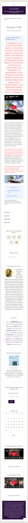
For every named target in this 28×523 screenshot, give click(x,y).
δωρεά (5, 204)
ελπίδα (8, 330)
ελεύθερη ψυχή (18, 328)
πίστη (21, 336)
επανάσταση (7, 332)
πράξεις (21, 338)
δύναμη (12, 326)
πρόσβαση (8, 342)
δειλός (10, 202)
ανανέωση (11, 324)
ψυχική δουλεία (17, 344)
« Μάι (13, 435)
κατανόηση (8, 336)
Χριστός (14, 322)
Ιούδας (7, 322)
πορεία (17, 338)
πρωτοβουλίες (20, 340)
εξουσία (20, 330)
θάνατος (17, 332)
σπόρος (12, 201)
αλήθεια (20, 322)
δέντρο (15, 201)
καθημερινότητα (20, 334)
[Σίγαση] (19, 458)
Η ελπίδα (14, 8)
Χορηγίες (13, 39)
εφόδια (11, 332)
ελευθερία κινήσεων (11, 328)
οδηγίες (18, 336)
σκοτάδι (21, 342)
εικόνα (15, 326)
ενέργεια (13, 330)
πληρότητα (8, 338)
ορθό (16, 202)
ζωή (14, 332)
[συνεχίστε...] (18, 376)
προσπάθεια (15, 340)
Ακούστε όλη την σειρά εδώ (14, 466)
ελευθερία (20, 326)
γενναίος (13, 202)
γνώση (14, 324)
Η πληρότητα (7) (14, 368)
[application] (14, 453)
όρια (18, 202)
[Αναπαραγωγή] (6, 458)
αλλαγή (7, 324)
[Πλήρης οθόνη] (21, 458)
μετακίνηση (15, 336)
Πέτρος (9, 322)
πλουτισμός (13, 338)
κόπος (11, 336)
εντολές (17, 330)
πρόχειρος (12, 342)
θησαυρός (10, 335)
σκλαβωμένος (17, 342)
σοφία (9, 344)
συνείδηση (12, 344)
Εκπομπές (15, 200)
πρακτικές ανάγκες (9, 340)
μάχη (20, 202)
